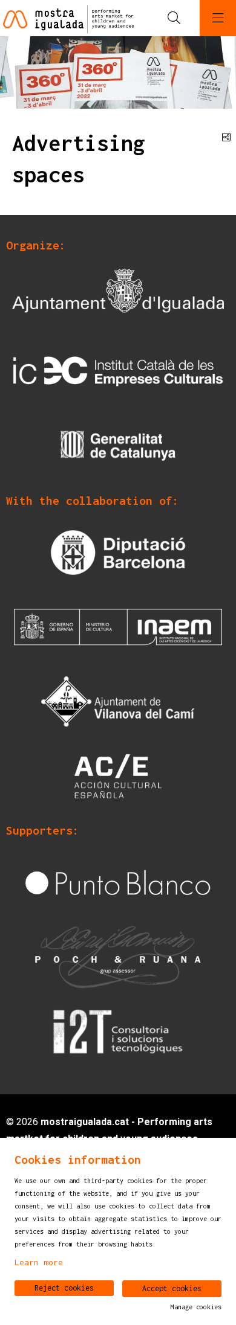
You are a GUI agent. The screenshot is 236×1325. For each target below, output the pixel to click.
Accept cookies (172, 1288)
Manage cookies (196, 1307)
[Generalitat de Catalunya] (118, 445)
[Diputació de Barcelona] (118, 552)
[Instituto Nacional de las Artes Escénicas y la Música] (118, 626)
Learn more (39, 1262)
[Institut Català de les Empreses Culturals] (118, 370)
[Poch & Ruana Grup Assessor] (118, 956)
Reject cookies (64, 1287)
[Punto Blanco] (118, 881)
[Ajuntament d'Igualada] (118, 296)
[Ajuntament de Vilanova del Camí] (118, 701)
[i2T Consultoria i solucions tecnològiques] (118, 1030)
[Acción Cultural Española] (118, 775)
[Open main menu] (218, 18)
